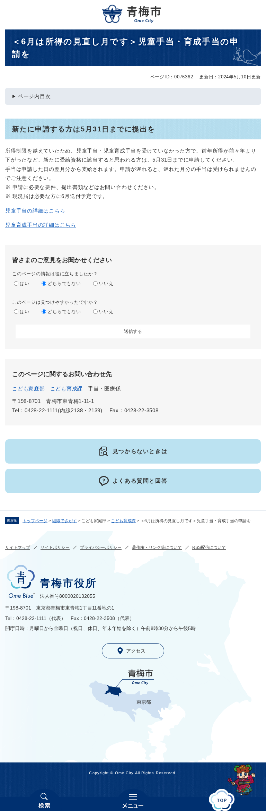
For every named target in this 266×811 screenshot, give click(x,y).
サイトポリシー (55, 547)
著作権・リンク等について (157, 547)
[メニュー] (133, 800)
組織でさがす (64, 520)
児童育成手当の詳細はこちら (40, 225)
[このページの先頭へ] (221, 800)
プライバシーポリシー (101, 547)
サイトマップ (17, 547)
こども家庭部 (28, 388)
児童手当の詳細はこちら (35, 211)
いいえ (106, 283)
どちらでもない (64, 283)
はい (24, 283)
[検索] (44, 800)
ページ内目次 (34, 96)
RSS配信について (209, 547)
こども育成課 (123, 520)
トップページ (35, 520)
